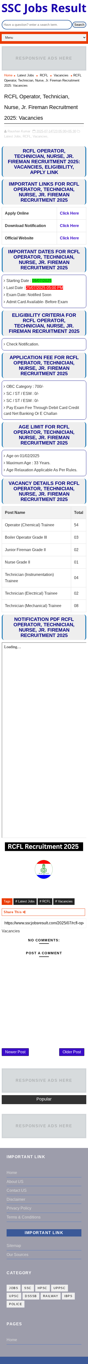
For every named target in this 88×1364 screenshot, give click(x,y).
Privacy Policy (19, 1208)
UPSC (14, 1296)
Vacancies (61, 75)
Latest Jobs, (13, 136)
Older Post (72, 1052)
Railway (50, 1296)
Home (8, 75)
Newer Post (15, 1052)
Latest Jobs (25, 75)
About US (15, 1182)
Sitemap (14, 1246)
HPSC (42, 1288)
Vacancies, (40, 136)
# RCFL (45, 901)
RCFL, (27, 136)
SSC (28, 1288)
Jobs (13, 1288)
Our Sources (17, 1255)
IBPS (68, 1296)
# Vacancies (64, 901)
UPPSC (60, 1288)
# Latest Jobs (25, 901)
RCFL (44, 75)
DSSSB (31, 1296)
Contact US (17, 1190)
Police (15, 1304)
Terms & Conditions (24, 1217)
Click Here (69, 213)
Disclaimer (16, 1199)
